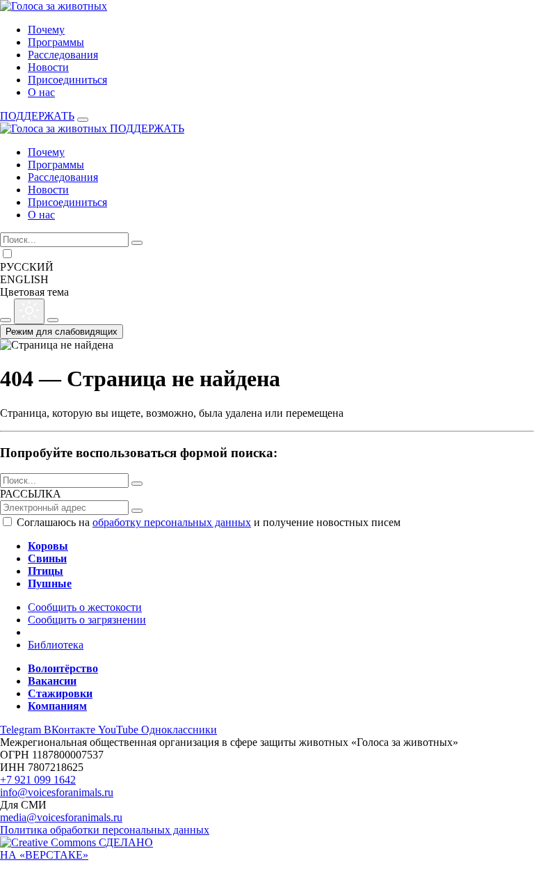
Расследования (63, 55)
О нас (41, 92)
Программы (56, 42)
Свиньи (47, 558)
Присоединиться (67, 80)
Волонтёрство (63, 668)
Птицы (45, 571)
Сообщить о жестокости (85, 607)
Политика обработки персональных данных (104, 830)
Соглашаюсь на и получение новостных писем (208, 522)
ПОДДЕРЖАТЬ (37, 116)
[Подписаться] (137, 511)
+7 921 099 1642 (38, 780)
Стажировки (60, 693)
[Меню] (82, 120)
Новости (48, 67)
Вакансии (52, 681)
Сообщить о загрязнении (87, 620)
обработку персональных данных (171, 522)
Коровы (48, 546)
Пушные (50, 583)
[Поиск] (137, 243)
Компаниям (57, 706)
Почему (46, 29)
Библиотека (55, 645)
